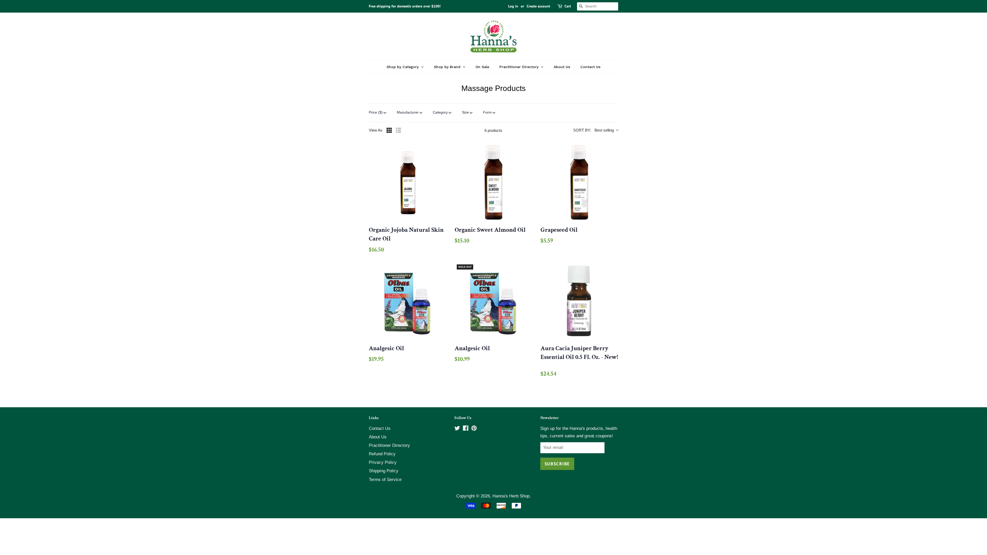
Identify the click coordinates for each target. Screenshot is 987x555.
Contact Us (379, 428)
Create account (538, 6)
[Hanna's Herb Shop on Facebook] (466, 429)
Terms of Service (385, 479)
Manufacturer (408, 112)
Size (465, 112)
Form (487, 112)
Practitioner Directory (389, 445)
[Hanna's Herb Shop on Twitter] (457, 429)
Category (440, 112)
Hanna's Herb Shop (510, 496)
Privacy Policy (383, 462)
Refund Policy (382, 453)
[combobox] (597, 6)
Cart (567, 6)
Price (376, 112)
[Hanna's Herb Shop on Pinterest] (474, 429)
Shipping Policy (383, 470)
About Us (378, 436)
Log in (513, 6)
